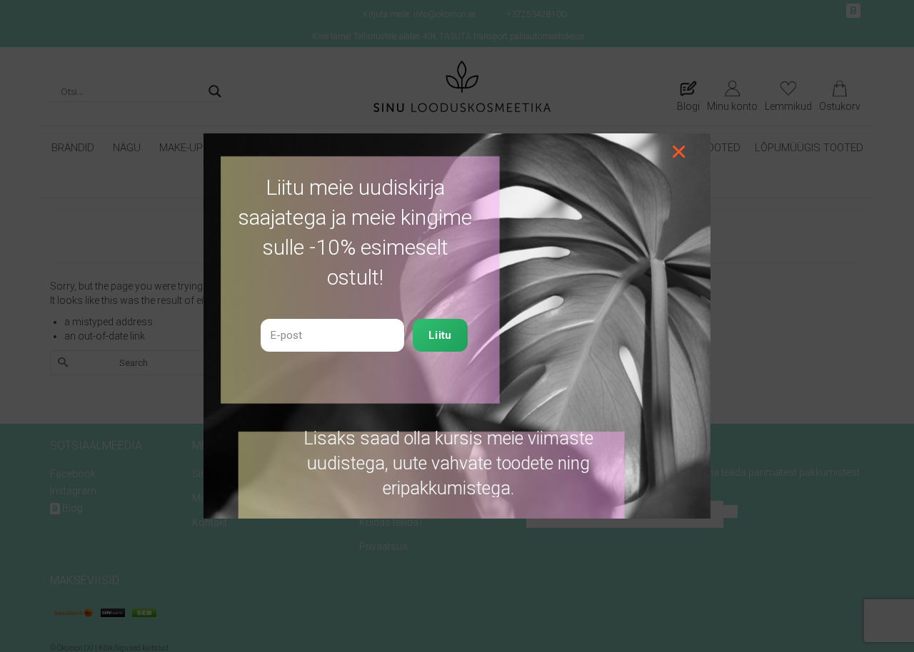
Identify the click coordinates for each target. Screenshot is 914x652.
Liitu (440, 335)
